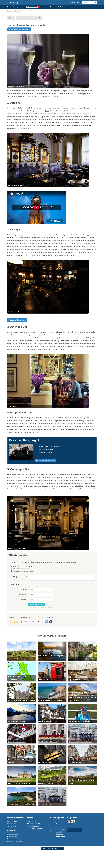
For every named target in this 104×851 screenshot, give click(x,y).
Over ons (53, 7)
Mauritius (45, 7)
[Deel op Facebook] (50, 621)
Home (9, 7)
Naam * (24, 589)
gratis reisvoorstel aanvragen (19, 29)
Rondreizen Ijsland (12, 839)
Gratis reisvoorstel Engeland (52, 848)
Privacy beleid (39, 607)
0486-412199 (74, 2)
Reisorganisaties (18, 7)
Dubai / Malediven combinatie (15, 841)
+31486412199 (59, 834)
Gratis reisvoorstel (32, 7)
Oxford (47, 111)
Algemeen (11, 17)
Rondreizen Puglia (12, 836)
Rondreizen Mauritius (12, 834)
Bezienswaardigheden (35, 17)
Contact (60, 7)
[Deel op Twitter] (46, 621)
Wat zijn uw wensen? (19, 577)
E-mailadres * (22, 594)
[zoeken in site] (95, 2)
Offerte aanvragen (21, 17)
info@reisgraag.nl (60, 836)
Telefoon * (23, 599)
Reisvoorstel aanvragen (17, 320)
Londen (61, 94)
